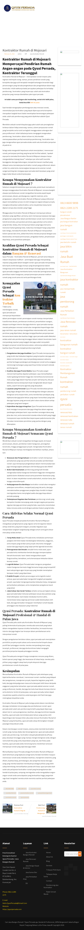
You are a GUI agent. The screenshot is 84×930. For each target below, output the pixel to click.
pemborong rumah (68, 391)
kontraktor (62, 337)
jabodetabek (65, 215)
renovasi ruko (66, 419)
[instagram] (75, 868)
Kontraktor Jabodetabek (66, 362)
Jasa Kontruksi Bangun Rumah (30, 853)
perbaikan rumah (67, 394)
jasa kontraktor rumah (27, 793)
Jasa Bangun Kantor (68, 218)
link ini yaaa (34, 102)
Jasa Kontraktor (73, 266)
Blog (48, 861)
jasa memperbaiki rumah (67, 290)
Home (48, 852)
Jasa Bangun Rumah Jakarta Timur (68, 239)
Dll (27, 883)
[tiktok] (71, 866)
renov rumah (66, 427)
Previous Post (19, 808)
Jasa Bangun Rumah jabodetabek (68, 233)
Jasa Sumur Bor (31, 872)
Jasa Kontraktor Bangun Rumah (68, 275)
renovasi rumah (67, 423)
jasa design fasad (64, 266)
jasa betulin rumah (68, 242)
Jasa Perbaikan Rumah (67, 312)
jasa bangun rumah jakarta (66, 236)
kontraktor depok (64, 359)
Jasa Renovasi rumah (68, 324)
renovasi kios (66, 412)
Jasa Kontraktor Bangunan (66, 271)
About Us (49, 857)
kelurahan (73, 334)
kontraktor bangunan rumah (69, 342)
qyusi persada (25, 797)
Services (49, 865)
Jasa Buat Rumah (11, 793)
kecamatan (64, 334)
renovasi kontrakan (69, 416)
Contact (49, 881)
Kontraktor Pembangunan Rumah (67, 373)
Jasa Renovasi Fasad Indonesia (67, 318)
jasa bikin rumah (36, 788)
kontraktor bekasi (64, 356)
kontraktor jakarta (64, 366)
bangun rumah (66, 212)
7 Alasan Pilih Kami (53, 870)
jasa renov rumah (68, 330)
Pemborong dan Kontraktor (51, 886)
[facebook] (66, 868)
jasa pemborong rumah (45, 793)
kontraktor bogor (74, 356)
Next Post (40, 809)
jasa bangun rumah (66, 227)
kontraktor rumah (11, 797)
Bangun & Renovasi (26, 253)
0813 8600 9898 (10, 788)
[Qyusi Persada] (19, 8)
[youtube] (66, 873)
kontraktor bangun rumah (67, 350)
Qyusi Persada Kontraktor (66, 409)
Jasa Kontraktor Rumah (37, 54)
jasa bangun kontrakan (69, 221)
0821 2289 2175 (22, 788)
